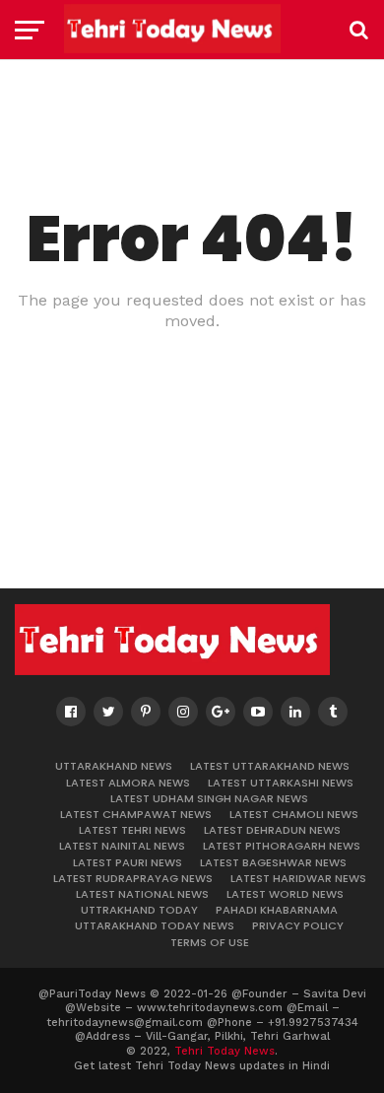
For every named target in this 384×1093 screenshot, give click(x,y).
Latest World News (285, 894)
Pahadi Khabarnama (277, 910)
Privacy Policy (298, 925)
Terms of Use (209, 942)
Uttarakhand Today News (154, 925)
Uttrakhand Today (139, 910)
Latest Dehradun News (272, 830)
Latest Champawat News (136, 814)
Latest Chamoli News (293, 814)
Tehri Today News (224, 1051)
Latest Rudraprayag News (133, 878)
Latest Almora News (128, 782)
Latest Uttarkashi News (280, 782)
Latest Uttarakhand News (270, 766)
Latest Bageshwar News (273, 862)
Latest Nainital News (122, 846)
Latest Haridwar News (298, 878)
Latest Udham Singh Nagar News (209, 798)
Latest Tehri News (132, 830)
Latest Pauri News (127, 862)
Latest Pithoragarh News (281, 846)
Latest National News (142, 894)
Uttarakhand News (113, 766)
